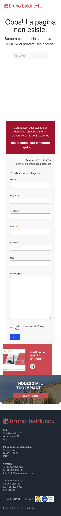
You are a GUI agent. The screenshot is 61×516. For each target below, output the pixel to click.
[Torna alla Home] (23, 6)
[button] (56, 6)
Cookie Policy (28, 508)
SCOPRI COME (30, 395)
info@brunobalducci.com (38, 163)
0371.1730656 (43, 160)
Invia (15, 336)
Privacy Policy (10, 508)
